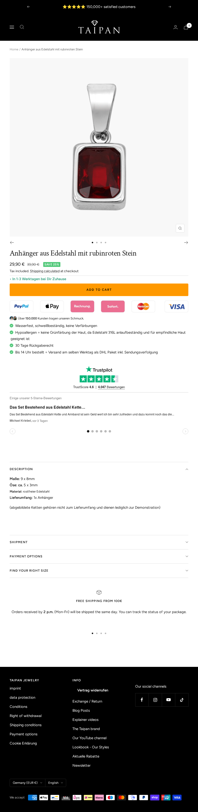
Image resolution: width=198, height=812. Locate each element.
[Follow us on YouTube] (168, 699)
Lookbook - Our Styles (90, 747)
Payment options (26, 556)
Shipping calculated (45, 271)
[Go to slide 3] (101, 242)
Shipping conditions (26, 725)
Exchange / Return (87, 701)
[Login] (175, 27)
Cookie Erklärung (23, 743)
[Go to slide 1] (92, 242)
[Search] (22, 27)
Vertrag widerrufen (92, 690)
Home (14, 49)
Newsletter (81, 765)
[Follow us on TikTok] (181, 699)
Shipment (19, 542)
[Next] (186, 242)
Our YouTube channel (89, 738)
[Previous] (12, 242)
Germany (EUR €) (25, 783)
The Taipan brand (86, 729)
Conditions (18, 706)
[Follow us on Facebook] (141, 699)
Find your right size (29, 570)
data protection (22, 697)
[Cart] (186, 27)
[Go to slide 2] (97, 242)
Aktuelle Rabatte (85, 756)
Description (21, 469)
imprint (15, 688)
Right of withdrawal (26, 716)
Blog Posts (81, 710)
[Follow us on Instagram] (155, 699)
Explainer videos (85, 719)
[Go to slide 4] (105, 242)
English (53, 783)
